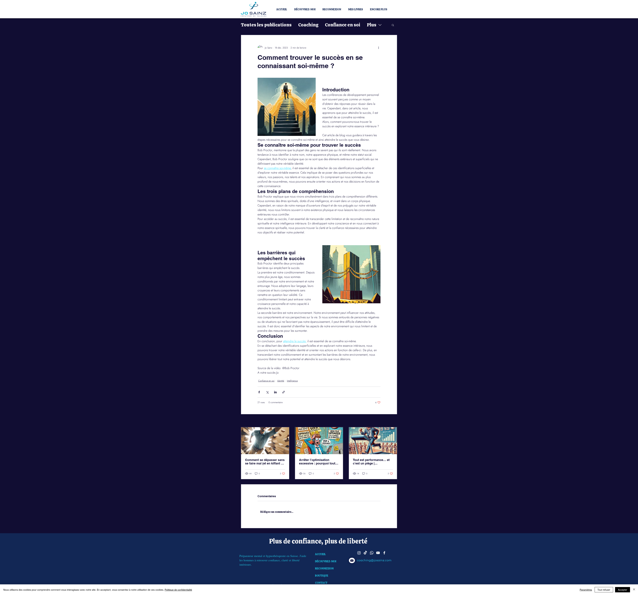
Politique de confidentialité (178, 589)
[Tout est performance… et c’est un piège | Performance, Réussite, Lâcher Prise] (373, 440)
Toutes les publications (266, 25)
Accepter (622, 589)
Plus (371, 25)
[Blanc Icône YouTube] (378, 553)
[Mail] (352, 560)
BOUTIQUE (321, 575)
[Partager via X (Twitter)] (267, 392)
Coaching (308, 25)
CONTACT (321, 583)
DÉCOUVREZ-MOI (325, 561)
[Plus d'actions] (378, 48)
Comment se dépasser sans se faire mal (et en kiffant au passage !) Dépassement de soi (265, 461)
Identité (280, 380)
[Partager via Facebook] (259, 392)
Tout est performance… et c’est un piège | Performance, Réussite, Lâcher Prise (371, 461)
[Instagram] (359, 553)
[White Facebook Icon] (384, 553)
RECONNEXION (324, 568)
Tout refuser (603, 589)
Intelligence (292, 380)
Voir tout (393, 421)
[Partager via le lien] (283, 392)
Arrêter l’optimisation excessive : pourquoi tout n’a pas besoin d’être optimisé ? (317, 461)
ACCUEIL (320, 554)
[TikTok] (365, 553)
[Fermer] (634, 589)
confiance (306, 541)
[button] (392, 25)
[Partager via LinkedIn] (275, 392)
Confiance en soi (342, 25)
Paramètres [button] (586, 589)
